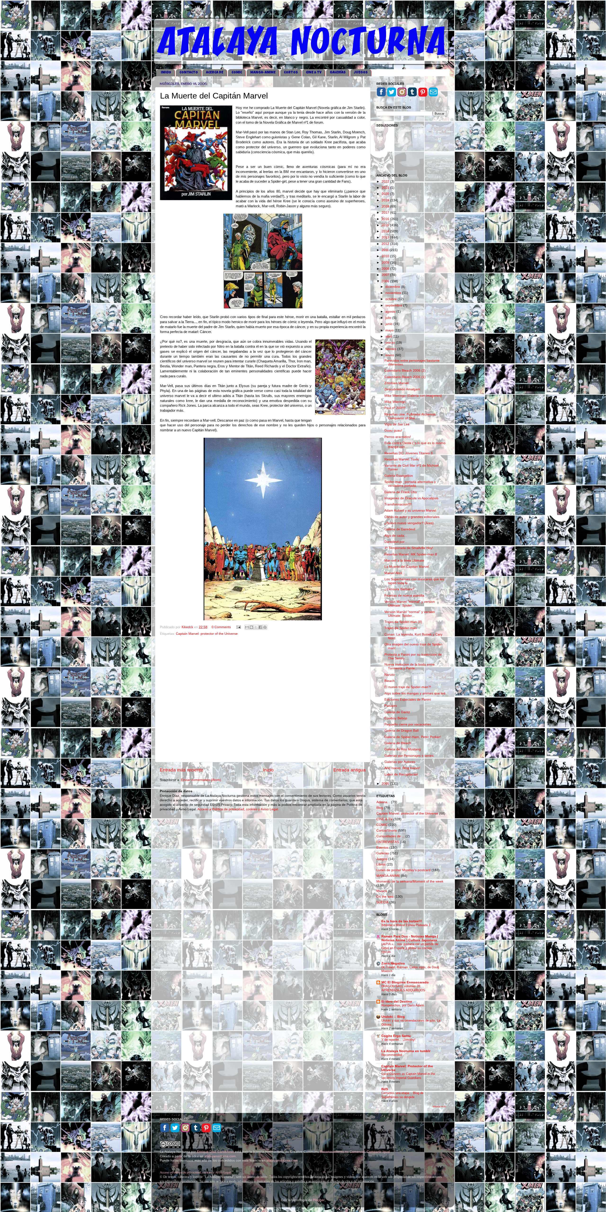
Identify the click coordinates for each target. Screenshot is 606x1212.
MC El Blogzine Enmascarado (405, 982)
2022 (386, 181)
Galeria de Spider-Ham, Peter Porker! (412, 737)
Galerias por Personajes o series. (409, 755)
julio (388, 318)
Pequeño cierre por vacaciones (407, 724)
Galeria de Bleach (397, 743)
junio (389, 324)
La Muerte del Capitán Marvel (406, 566)
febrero (391, 349)
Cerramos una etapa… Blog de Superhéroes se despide (402, 1095)
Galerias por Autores (399, 762)
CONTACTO (188, 72)
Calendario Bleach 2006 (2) (405, 370)
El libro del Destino (396, 1001)
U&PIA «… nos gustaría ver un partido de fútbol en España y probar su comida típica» (409, 948)
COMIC (237, 72)
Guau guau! (393, 430)
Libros (381, 864)
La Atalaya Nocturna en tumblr (405, 1051)
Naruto (389, 674)
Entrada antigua (349, 769)
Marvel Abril (393, 573)
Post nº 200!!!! (394, 408)
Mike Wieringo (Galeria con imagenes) (413, 395)
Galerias (382, 853)
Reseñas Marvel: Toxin (401, 459)
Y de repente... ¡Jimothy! (398, 1039)
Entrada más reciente (181, 769)
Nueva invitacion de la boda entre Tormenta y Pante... (409, 666)
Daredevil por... (395, 542)
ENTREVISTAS (387, 842)
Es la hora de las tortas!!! (401, 921)
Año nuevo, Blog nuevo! (402, 768)
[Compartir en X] (256, 627)
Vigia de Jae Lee (397, 424)
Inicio (268, 769)
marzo (390, 342)
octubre (391, 299)
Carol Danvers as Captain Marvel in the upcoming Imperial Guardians (408, 1076)
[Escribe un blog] (251, 627)
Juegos (381, 859)
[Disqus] (262, 698)
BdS (384, 1089)
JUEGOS (361, 72)
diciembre (393, 286)
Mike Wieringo (395, 402)
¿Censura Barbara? (399, 589)
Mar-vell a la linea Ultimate (404, 560)
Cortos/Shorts (386, 830)
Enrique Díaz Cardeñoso (215, 1151)
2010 (386, 256)
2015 (386, 225)
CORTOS (291, 72)
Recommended (391, 1055)
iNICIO (166, 72)
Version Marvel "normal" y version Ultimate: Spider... (409, 603)
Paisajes (390, 705)
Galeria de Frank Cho (400, 492)
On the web (385, 896)
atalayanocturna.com (220, 1156)
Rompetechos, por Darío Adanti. (403, 1005)
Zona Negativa (393, 963)
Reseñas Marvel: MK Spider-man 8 (410, 554)
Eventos (382, 847)
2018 (386, 206)
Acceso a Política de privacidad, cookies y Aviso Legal (195, 1172)
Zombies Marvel (396, 383)
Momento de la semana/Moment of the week (409, 881)
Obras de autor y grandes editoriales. (412, 517)
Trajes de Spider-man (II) (403, 622)
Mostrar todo (439, 1106)
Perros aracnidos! (397, 437)
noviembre (393, 293)
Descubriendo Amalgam (402, 389)
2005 (386, 783)
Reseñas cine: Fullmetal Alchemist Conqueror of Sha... (410, 416)
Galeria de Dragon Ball (401, 730)
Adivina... (383, 802)
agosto (391, 311)
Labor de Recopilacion (401, 774)
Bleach (389, 681)
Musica (381, 891)
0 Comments (221, 627)
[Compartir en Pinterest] (265, 627)
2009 (386, 262)
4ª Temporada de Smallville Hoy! (408, 548)
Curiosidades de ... (390, 836)
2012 (386, 244)
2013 (386, 237)
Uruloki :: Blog (393, 1016)
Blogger (318, 1200)
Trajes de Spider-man (400, 628)
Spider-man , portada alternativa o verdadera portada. (410, 483)
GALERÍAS (338, 72)
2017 (386, 212)
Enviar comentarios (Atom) (201, 780)
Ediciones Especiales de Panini (407, 699)
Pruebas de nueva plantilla (404, 595)
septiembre (394, 305)
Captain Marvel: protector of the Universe (207, 633)
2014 (386, 231)
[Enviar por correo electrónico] (247, 627)
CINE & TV (313, 72)
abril (389, 336)
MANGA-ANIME (263, 72)
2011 (386, 250)
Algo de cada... (395, 535)
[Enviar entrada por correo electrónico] (238, 627)
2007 (386, 275)
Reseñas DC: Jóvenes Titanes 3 (408, 453)
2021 (386, 187)
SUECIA (382, 902)
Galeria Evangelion (398, 476)
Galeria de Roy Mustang (402, 749)
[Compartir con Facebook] (260, 627)
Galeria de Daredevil (399, 529)
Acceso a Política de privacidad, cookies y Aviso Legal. (238, 809)
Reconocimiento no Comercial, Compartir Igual (355, 1151)
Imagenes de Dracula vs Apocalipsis (411, 498)
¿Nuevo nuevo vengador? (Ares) (409, 523)
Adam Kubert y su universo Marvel (410, 510)
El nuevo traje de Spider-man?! (407, 687)
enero (390, 355)
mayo (390, 330)
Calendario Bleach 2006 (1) (405, 377)
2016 (386, 219)
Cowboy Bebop (395, 718)
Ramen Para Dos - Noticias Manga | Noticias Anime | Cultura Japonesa (409, 938)
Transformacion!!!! (398, 504)
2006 (386, 281)
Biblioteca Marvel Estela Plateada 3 (405, 925)
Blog (379, 808)
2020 (386, 194)
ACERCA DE (214, 72)
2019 (386, 200)
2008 (386, 268)
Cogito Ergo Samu (396, 1036)
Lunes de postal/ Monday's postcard (403, 870)
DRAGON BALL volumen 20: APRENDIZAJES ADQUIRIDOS (403, 988)
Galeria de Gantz (397, 712)
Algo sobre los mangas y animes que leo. (415, 693)
